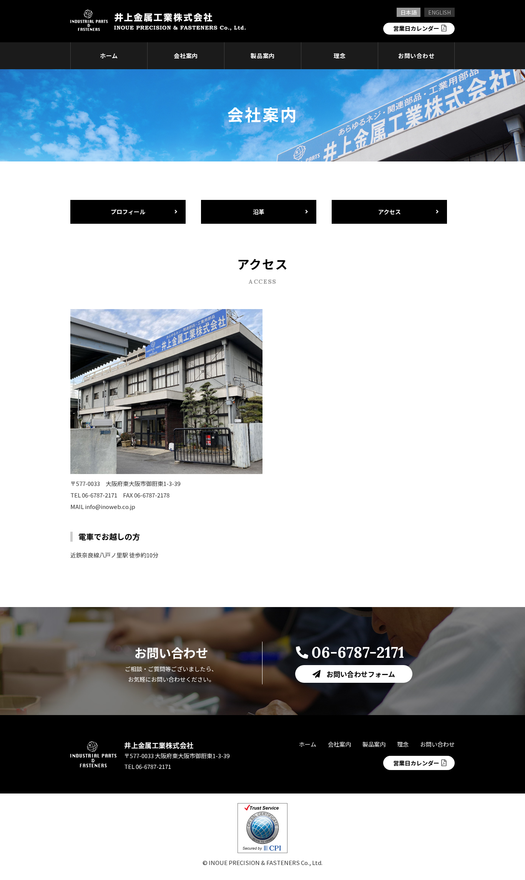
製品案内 (263, 56)
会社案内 (186, 56)
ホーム (109, 56)
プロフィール (128, 212)
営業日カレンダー (416, 28)
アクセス (389, 212)
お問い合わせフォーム (360, 674)
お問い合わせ (416, 56)
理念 (340, 56)
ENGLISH (439, 12)
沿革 (258, 212)
